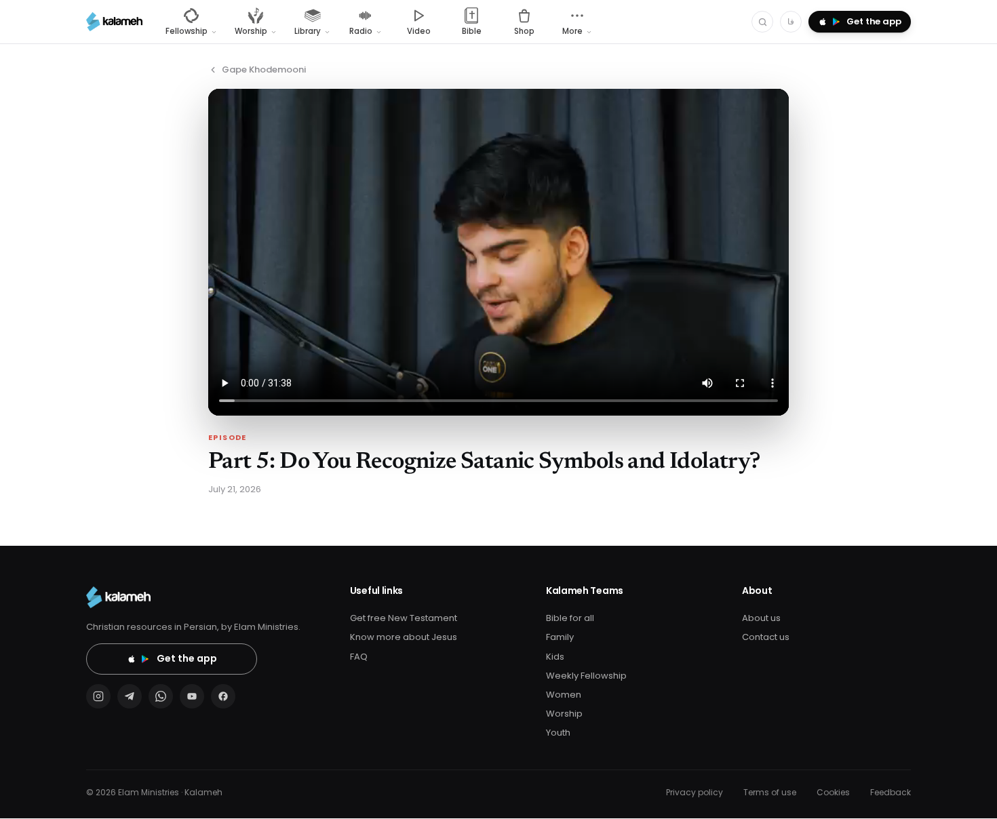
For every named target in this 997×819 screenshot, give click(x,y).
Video (419, 31)
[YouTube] (192, 696)
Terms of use (769, 792)
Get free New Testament (403, 618)
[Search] (762, 22)
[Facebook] (223, 696)
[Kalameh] (114, 21)
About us (761, 618)
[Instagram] (98, 696)
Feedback (890, 792)
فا (790, 21)
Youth (558, 732)
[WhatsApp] (161, 696)
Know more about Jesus (403, 637)
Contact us (765, 637)
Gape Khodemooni (264, 69)
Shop (524, 31)
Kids (555, 656)
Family (560, 637)
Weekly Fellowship (586, 675)
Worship (564, 713)
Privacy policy (694, 792)
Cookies (833, 792)
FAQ (359, 656)
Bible (472, 31)
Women (563, 694)
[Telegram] (129, 696)
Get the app (187, 658)
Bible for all (570, 618)
